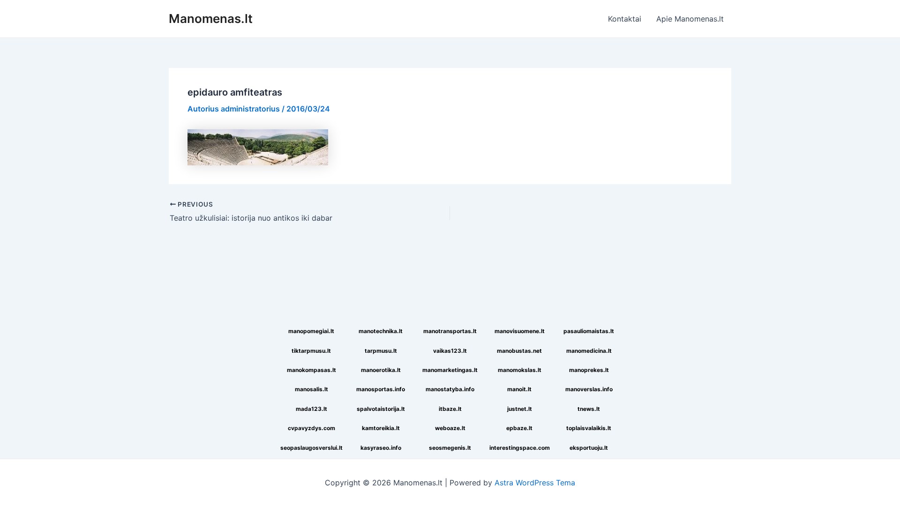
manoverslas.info (589, 389)
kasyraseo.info (380, 447)
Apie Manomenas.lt (690, 18)
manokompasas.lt (311, 369)
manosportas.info (380, 389)
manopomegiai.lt (311, 331)
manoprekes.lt (589, 369)
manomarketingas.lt (450, 369)
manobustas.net (519, 350)
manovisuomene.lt (520, 331)
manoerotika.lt (381, 369)
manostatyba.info (450, 389)
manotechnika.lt (381, 331)
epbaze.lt (519, 428)
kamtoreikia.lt (381, 428)
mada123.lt (311, 408)
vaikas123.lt (450, 350)
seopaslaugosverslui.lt (311, 447)
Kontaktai (624, 18)
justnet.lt (519, 408)
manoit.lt (519, 389)
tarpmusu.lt (381, 350)
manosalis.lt (311, 389)
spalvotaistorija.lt (381, 408)
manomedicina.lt (589, 350)
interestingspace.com (519, 447)
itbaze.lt (450, 408)
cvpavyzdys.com (311, 428)
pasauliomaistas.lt (588, 331)
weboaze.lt (450, 428)
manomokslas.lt (519, 369)
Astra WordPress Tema (535, 482)
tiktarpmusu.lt (311, 350)
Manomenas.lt (211, 18)
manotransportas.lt (450, 331)
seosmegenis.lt (450, 447)
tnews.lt (589, 408)
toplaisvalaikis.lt (588, 428)
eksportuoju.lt (589, 447)
